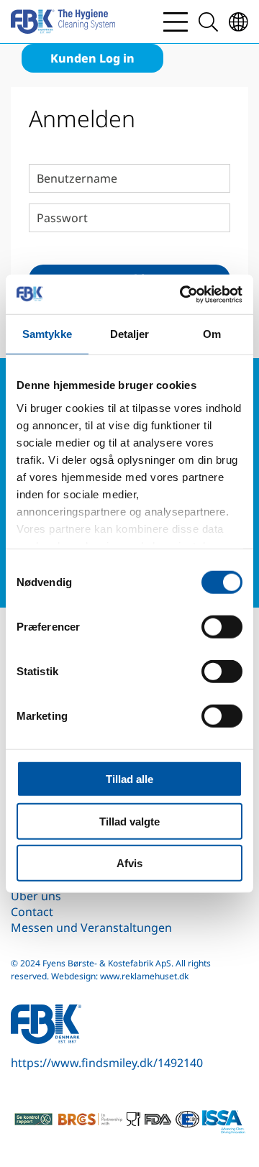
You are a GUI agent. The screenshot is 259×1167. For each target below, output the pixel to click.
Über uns (36, 896)
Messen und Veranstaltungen (91, 927)
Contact (32, 912)
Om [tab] (212, 334)
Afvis (129, 863)
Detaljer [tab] (130, 334)
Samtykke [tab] (47, 334)
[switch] (221, 627)
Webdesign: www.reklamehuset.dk (119, 976)
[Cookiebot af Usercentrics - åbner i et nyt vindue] (182, 294)
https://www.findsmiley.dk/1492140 (107, 1063)
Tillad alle (129, 779)
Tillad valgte (129, 821)
